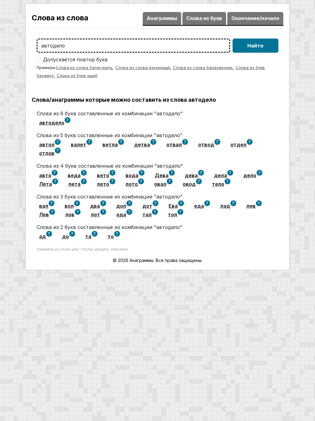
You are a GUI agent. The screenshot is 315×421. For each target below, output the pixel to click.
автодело (51, 123)
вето (103, 175)
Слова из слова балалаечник (203, 67)
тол (172, 214)
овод (189, 184)
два (95, 206)
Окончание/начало (255, 18)
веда (74, 175)
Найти (255, 46)
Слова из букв (204, 18)
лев (251, 206)
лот (95, 214)
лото (132, 184)
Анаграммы (162, 18)
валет (78, 144)
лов (69, 214)
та (88, 236)
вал (43, 206)
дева (191, 175)
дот (147, 206)
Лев (44, 214)
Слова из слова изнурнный (142, 67)
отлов (46, 153)
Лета (45, 184)
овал (160, 184)
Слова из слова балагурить (84, 67)
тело (218, 184)
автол (46, 144)
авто (45, 175)
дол (121, 206)
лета (74, 184)
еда (199, 206)
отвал (174, 144)
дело (249, 175)
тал (147, 214)
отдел (238, 144)
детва (142, 144)
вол (69, 206)
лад (225, 206)
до (65, 236)
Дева (162, 175)
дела (220, 175)
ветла (110, 144)
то (111, 236)
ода (121, 214)
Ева (173, 206)
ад (42, 236)
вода (132, 175)
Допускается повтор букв (75, 59)
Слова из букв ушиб (77, 75)
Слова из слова (60, 17)
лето (103, 184)
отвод (206, 144)
